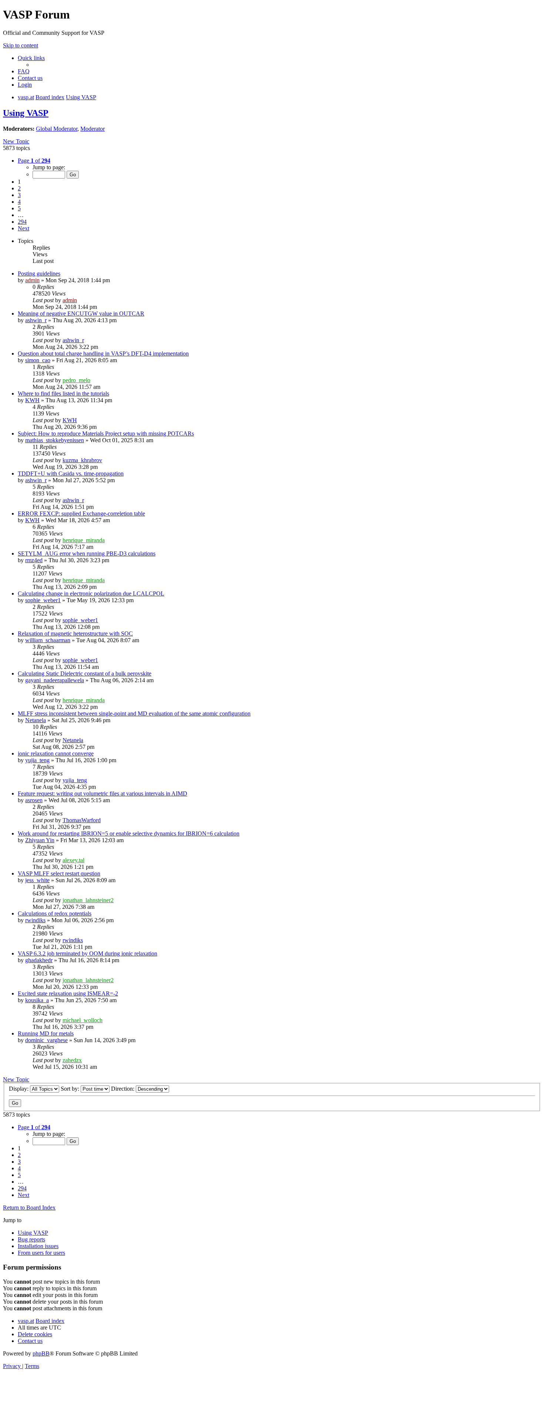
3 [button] (19, 195)
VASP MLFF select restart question (59, 873)
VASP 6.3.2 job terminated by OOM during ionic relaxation (87, 953)
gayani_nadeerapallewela (54, 680)
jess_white (37, 880)
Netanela (35, 720)
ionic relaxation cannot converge (56, 753)
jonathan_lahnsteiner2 (88, 900)
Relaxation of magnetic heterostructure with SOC (75, 633)
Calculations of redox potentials (54, 913)
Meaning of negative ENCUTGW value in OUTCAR (81, 313)
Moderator (92, 129)
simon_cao (37, 360)
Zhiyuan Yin (39, 840)
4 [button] (19, 202)
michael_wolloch (83, 1020)
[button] (34, 160)
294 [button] (22, 222)
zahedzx (72, 1060)
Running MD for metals (46, 1033)
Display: (19, 1088)
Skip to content (20, 45)
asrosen (34, 800)
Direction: (123, 1088)
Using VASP (25, 113)
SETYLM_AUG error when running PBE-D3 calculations (86, 553)
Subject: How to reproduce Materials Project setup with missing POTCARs (106, 433)
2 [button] (19, 188)
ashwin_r (36, 320)
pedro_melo (76, 380)
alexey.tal (73, 860)
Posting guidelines (39, 273)
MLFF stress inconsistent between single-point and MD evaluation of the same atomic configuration (134, 713)
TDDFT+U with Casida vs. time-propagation (71, 473)
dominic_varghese (46, 1040)
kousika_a (37, 1000)
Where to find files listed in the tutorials (63, 393)
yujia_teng (37, 760)
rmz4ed (34, 560)
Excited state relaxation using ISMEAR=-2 (68, 993)
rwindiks (35, 920)
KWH (32, 400)
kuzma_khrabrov (82, 460)
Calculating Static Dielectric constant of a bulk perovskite (84, 673)
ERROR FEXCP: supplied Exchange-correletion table (81, 513)
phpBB (41, 1353)
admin (32, 280)
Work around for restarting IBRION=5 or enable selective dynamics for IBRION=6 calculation (128, 833)
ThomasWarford (82, 820)
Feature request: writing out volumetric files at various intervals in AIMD (102, 793)
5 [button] (19, 208)
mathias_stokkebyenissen (54, 440)
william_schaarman (47, 640)
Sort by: (71, 1088)
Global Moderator (56, 129)
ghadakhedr (39, 960)
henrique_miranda (84, 540)
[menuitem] (24, 71)
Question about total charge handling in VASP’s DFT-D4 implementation (103, 353)
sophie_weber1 (43, 600)
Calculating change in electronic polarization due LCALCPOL (91, 593)
